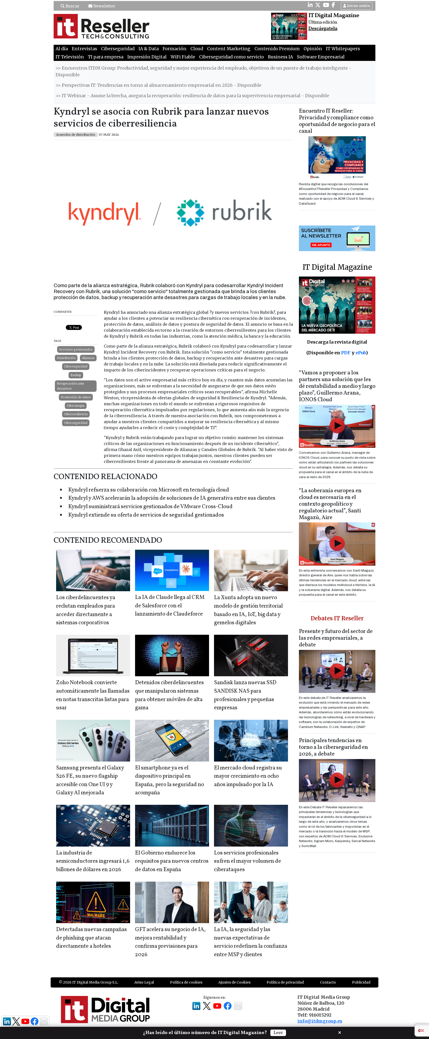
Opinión (313, 48)
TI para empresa (105, 57)
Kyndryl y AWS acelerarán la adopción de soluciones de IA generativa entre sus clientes (171, 498)
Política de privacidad (285, 982)
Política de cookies (186, 982)
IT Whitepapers (343, 48)
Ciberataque (76, 405)
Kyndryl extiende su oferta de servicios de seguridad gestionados (146, 515)
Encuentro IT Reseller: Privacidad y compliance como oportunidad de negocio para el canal (337, 121)
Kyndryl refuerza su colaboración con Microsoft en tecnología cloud (148, 490)
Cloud (196, 48)
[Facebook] (333, 4)
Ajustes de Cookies (234, 982)
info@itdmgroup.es (319, 1021)
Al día (62, 48)
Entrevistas (84, 48)
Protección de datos (76, 397)
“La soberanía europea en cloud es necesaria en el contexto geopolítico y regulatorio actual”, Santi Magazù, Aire (330, 504)
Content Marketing (228, 48)
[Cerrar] (340, 1032)
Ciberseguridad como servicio (231, 57)
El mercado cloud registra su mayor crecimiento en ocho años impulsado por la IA (248, 776)
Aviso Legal (144, 982)
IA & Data (149, 48)
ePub (361, 353)
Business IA (280, 57)
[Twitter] (318, 4)
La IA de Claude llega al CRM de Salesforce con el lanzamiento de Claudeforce (170, 606)
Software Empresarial (321, 57)
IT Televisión (70, 57)
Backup (76, 375)
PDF (346, 353)
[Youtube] (326, 4)
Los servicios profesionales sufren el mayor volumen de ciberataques (247, 861)
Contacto (328, 982)
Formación (174, 48)
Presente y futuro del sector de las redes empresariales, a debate (336, 638)
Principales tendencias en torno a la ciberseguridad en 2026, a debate (333, 747)
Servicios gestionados (76, 349)
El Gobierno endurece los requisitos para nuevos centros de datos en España (172, 861)
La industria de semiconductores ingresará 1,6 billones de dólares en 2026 (93, 861)
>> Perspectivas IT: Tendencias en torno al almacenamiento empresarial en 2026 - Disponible (158, 85)
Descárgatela (322, 28)
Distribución (66, 358)
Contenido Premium (277, 48)
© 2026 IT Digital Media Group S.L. (88, 982)
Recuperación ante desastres (70, 386)
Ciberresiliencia (76, 414)
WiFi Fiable (183, 57)
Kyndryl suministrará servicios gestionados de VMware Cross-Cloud (150, 507)
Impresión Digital (147, 57)
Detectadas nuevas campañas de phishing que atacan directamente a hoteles (91, 938)
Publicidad (361, 982)
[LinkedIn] (310, 4)
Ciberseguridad (118, 48)
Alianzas (88, 358)
